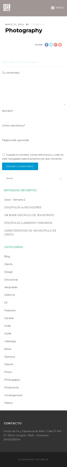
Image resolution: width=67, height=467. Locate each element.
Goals (7, 325)
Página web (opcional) (15, 140)
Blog (7, 256)
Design (8, 271)
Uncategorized (13, 395)
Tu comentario (11, 72)
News (7, 349)
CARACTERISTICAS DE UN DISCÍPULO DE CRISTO (30, 232)
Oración (8, 364)
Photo (8, 372)
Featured (9, 310)
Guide (7, 333)
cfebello (38, 24)
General (8, 318)
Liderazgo (10, 341)
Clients (8, 264)
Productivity (11, 387)
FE (6, 302)
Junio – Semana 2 (14, 199)
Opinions (9, 356)
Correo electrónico (13, 125)
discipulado (11, 287)
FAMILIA (9, 295)
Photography (12, 379)
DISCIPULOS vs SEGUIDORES (22, 207)
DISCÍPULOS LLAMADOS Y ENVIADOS (28, 222)
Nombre (7, 110)
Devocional (11, 279)
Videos (8, 402)
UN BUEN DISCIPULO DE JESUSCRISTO (29, 215)
